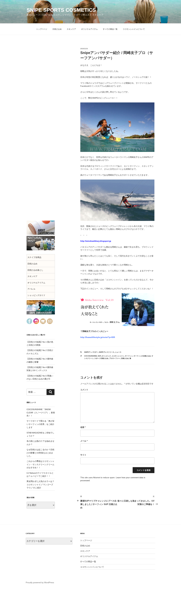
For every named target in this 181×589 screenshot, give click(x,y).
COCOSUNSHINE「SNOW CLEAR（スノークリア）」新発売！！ (41, 412)
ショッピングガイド (36, 295)
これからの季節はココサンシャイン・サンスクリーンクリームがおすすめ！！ (40, 464)
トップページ (41, 29)
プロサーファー (114, 358)
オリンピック (106, 356)
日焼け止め (57, 29)
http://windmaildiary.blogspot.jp (95, 241)
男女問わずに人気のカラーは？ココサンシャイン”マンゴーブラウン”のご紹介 (40, 484)
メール (84, 441)
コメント (84, 390)
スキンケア (71, 29)
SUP (99, 356)
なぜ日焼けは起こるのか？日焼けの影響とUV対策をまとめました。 (40, 452)
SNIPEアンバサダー (91, 352)
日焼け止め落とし (35, 270)
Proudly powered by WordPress (40, 582)
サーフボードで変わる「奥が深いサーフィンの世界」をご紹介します (40, 424)
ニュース (118, 352)
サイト (83, 455)
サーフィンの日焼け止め (142, 356)
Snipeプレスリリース (106, 352)
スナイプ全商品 (34, 257)
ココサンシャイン (118, 356)
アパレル (31, 289)
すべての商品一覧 (110, 29)
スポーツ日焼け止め (101, 358)
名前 (83, 427)
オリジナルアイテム (89, 29)
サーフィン (129, 356)
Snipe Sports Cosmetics (61, 10)
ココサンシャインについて (134, 29)
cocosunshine (90, 356)
